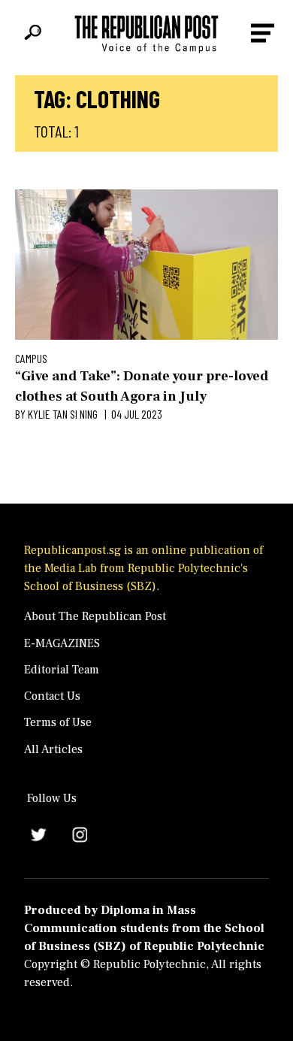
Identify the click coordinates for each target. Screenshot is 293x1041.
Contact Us (52, 696)
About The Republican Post (95, 616)
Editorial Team (61, 669)
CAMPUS (31, 358)
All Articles (53, 749)
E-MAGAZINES (62, 643)
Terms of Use (58, 722)
